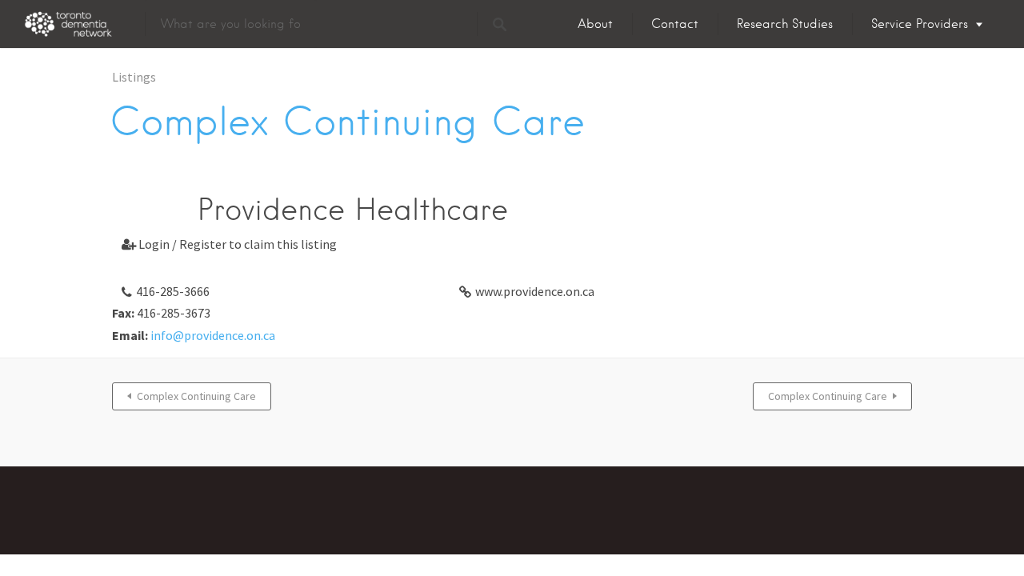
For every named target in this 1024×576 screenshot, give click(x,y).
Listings (134, 77)
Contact (674, 24)
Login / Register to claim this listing (229, 244)
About (595, 24)
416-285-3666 (173, 291)
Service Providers (919, 24)
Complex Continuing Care (196, 396)
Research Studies (785, 24)
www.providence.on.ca (534, 291)
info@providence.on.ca (212, 335)
